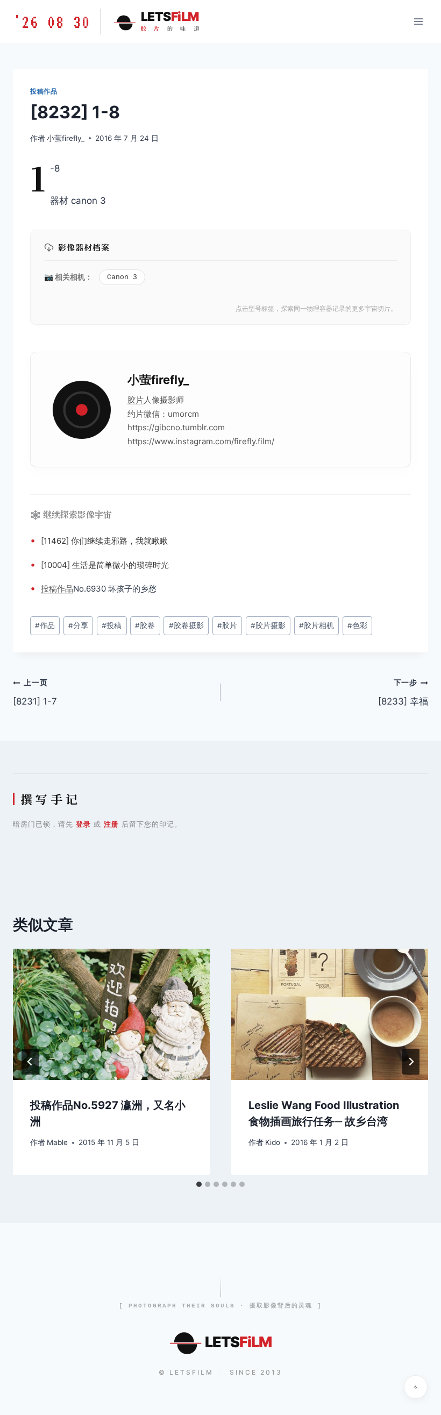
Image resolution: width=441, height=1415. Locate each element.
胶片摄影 (268, 625)
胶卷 (145, 625)
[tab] (199, 1184)
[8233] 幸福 (403, 692)
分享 (78, 625)
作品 (65, 589)
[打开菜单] (418, 21)
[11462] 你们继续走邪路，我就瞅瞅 (104, 541)
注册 (111, 824)
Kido (272, 1142)
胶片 (135, 400)
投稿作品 (43, 91)
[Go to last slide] (30, 1062)
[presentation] (111, 1014)
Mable (57, 1142)
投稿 (49, 589)
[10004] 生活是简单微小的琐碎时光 (105, 565)
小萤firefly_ (65, 138)
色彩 (357, 625)
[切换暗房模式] (416, 1387)
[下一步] (410, 1062)
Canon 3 (122, 277)
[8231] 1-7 (35, 692)
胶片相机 (316, 625)
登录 (83, 824)
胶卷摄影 (186, 625)
